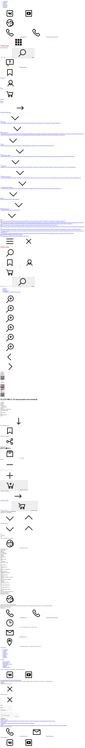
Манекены (6, 199)
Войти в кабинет (6, 661)
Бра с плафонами (33, 145)
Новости (5, 656)
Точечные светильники (6, 134)
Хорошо (2, 682)
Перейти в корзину (4, 500)
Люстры (4, 289)
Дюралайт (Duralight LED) (30, 188)
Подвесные (12, 123)
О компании (5, 1)
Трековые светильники (77, 133)
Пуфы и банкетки (15, 199)
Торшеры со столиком (38, 167)
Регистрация (5, 662)
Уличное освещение (29, 721)
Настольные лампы (16, 721)
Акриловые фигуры (56, 188)
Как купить (5, 4)
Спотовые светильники (66, 133)
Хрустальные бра (15, 145)
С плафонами (40, 123)
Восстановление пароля (25, 725)
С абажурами (47, 123)
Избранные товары (35, 725)
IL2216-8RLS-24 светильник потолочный (12, 291)
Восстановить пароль (7, 664)
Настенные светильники (54, 133)
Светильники (7, 721)
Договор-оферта (17, 680)
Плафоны (7, 209)
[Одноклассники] (3, 448)
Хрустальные (27, 123)
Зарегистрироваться (16, 725)
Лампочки (2, 209)
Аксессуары (17, 209)
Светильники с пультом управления (8, 133)
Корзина (5, 666)
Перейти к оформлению (5, 112)
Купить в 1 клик (34, 510)
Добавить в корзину (23, 489)
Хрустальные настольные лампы (67, 156)
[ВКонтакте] (1, 448)
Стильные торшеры (71, 167)
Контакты (5, 7)
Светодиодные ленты (5, 188)
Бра (11, 721)
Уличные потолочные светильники (40, 177)
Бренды (4, 655)
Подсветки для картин (59, 134)
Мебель (46, 721)
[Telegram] (4, 448)
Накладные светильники (36, 134)
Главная (4, 288)
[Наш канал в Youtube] (28, 17)
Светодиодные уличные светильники (9, 177)
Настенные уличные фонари (25, 177)
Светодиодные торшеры (17, 167)
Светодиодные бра (5, 145)
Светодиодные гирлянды (17, 188)
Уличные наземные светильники (57, 177)
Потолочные (19, 123)
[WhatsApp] (10, 448)
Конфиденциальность (55, 725)
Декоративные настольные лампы (8, 156)
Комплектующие (51, 721)
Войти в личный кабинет (6, 725)
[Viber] (8, 448)
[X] (6, 448)
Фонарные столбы (69, 177)
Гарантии (5, 6)
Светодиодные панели (48, 134)
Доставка (5, 2)
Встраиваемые (26, 134)
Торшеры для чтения (5, 167)
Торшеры (22, 721)
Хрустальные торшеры (28, 167)
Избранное (5, 665)
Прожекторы (77, 177)
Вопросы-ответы (6, 667)
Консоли (2, 199)
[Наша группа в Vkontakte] (9, 17)
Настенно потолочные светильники (39, 133)
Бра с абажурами (24, 145)
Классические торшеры (60, 167)
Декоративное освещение (38, 721)
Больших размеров (55, 123)
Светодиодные (4, 123)
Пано (10, 199)
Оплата (4, 3)
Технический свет (17, 134)
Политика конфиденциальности (7, 680)
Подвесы (34, 123)
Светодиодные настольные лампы (39, 156)
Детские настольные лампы (53, 156)
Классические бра (50, 145)
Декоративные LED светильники (44, 188)
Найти (32, 57)
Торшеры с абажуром (49, 167)
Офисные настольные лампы (24, 156)
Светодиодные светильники (24, 133)
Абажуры (11, 209)
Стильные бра (42, 145)
